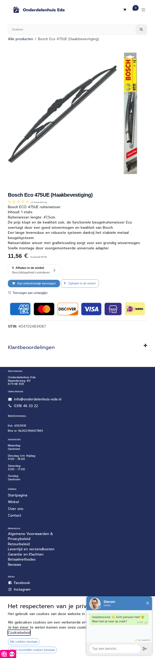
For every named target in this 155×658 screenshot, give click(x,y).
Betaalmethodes (22, 559)
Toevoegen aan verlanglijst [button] (30, 293)
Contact (14, 515)
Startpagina (17, 495)
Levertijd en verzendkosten (32, 549)
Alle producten (20, 39)
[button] (80, 283)
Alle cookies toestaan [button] (24, 641)
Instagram (22, 589)
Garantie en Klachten (25, 554)
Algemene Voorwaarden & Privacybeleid (31, 536)
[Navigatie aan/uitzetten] (143, 10)
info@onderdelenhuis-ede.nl (37, 399)
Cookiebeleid (19, 632)
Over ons (15, 508)
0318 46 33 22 (26, 405)
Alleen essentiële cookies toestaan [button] (32, 650)
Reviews (14, 564)
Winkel (13, 501)
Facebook (22, 582)
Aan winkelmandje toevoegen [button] (36, 283)
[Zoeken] (141, 29)
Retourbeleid (19, 544)
